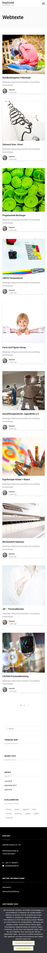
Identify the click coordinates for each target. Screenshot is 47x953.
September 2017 (10, 785)
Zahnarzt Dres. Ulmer (12, 144)
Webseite (9, 818)
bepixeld (12, 90)
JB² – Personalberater (13, 609)
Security (8, 813)
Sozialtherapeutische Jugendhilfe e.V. (20, 414)
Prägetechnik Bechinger (14, 215)
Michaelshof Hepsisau (13, 542)
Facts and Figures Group (14, 347)
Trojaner (27, 813)
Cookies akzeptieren (23, 943)
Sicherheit (18, 813)
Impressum (6, 887)
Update (36, 813)
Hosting (8, 809)
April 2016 (8, 790)
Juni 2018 (8, 781)
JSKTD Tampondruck (12, 278)
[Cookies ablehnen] (44, 930)
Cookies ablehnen (23, 948)
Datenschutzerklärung (10, 891)
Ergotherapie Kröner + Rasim (16, 479)
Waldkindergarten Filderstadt (16, 77)
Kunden (17, 809)
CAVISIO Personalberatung (15, 676)
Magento (26, 809)
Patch (34, 809)
